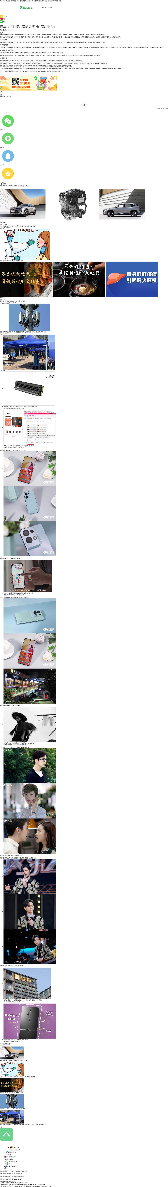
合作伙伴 (13, 1182)
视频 (40, 1)
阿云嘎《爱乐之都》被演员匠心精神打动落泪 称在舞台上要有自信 (18, 858)
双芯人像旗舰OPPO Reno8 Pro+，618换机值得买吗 (14, 597)
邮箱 (35, 1)
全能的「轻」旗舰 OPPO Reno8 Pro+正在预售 (13, 450)
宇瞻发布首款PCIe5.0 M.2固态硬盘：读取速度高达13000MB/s (21, 406)
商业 (37, 1)
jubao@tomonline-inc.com (44, 1186)
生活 (26, 1)
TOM (1, 334)
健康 (46, 1)
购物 (57, 1)
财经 (43, 1)
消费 (51, 1)
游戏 (21, 1)
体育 (12, 1)
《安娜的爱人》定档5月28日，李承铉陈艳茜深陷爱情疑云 (15, 747)
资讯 (4, 1)
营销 (32, 1)
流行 (7, 1)
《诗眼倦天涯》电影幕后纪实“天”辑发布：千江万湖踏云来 (19, 743)
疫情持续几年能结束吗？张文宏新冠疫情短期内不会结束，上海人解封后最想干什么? (23, 332)
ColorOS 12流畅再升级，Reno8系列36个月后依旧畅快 (18, 593)
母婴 (29, 1)
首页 (1, 1)
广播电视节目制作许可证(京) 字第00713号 (11, 1174)
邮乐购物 (8, 1182)
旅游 (23, 1)
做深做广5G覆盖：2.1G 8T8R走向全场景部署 (12, 301)
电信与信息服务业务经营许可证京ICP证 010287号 (13, 1171)
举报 (1, 95)
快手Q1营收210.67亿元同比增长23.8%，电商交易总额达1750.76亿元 (23, 1000)
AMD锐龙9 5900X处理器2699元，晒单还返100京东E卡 (19, 446)
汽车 (54, 1)
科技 (60, 1)
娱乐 (9, 1)
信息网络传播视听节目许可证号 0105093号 (12, 1176)
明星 (15, 1)
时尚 (18, 1)
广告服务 (18, 1182)
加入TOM (24, 1182)
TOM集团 (2, 1182)
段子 (49, 1)
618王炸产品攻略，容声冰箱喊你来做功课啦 (16, 1039)
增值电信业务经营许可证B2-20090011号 (11, 1179)
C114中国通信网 (4, 303)
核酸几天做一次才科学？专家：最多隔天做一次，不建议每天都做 (18, 226)
